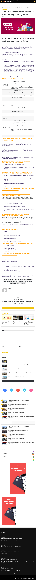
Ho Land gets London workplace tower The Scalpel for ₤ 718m (18, 404)
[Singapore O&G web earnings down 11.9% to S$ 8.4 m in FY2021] (4, 377)
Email (3, 346)
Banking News (5, 451)
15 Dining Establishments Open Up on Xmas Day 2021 (16, 408)
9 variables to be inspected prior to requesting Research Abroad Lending (6, 321)
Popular (6, 422)
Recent (17, 422)
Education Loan (7, 7)
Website (20, 346)
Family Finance (5, 456)
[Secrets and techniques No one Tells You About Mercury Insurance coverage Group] (4, 417)
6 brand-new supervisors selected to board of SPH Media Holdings (18, 400)
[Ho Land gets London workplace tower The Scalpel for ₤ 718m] (4, 405)
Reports (9, 288)
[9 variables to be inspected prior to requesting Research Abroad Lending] (7, 318)
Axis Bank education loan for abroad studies (24, 279)
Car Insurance (5, 460)
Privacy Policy (29, 578)
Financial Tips (5, 457)
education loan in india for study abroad (18, 283)
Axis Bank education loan (9, 279)
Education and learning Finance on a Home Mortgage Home (17, 321)
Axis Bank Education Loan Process (25, 281)
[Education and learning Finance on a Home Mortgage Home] (18, 318)
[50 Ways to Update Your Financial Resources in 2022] (4, 413)
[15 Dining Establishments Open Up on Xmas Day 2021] (4, 409)
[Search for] (34, 2)
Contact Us (33, 578)
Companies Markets (6, 454)
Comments (29, 422)
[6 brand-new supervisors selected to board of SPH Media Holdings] (4, 401)
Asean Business (5, 453)
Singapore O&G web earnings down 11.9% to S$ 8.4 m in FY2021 (18, 376)
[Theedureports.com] (7, 1)
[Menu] (1, 2)
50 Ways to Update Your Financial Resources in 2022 (16, 412)
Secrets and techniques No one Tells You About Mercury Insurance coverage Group (21, 416)
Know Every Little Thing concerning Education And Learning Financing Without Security (28, 322)
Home (4, 7)
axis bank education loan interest (11, 281)
